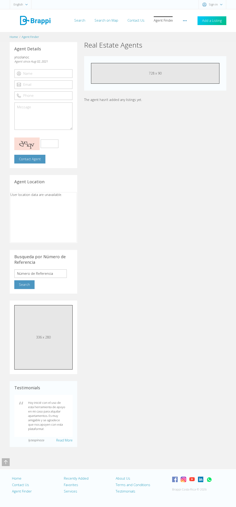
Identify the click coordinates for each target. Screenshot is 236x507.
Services (70, 491)
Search (79, 20)
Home (14, 37)
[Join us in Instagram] (183, 479)
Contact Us (136, 20)
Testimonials (125, 491)
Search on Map (106, 20)
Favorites (71, 484)
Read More (64, 440)
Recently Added (76, 478)
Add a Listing (212, 20)
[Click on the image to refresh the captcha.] (27, 143)
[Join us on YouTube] (192, 479)
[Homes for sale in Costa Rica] (35, 20)
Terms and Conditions (133, 484)
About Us (123, 478)
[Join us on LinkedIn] (200, 479)
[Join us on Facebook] (175, 479)
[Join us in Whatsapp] (209, 479)
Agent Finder (164, 20)
